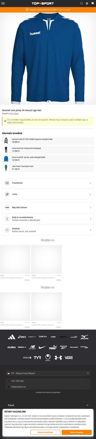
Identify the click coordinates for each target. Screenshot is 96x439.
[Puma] (53, 347)
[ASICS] (22, 337)
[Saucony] (84, 347)
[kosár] (92, 3)
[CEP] (53, 337)
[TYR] (37, 358)
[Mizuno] (84, 337)
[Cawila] (43, 337)
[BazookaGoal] (32, 337)
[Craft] (63, 337)
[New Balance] (32, 347)
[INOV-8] (74, 337)
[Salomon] (74, 347)
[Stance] (27, 358)
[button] (48, 183)
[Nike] (43, 347)
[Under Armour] (58, 358)
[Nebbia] (22, 347)
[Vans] (69, 358)
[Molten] (11, 347)
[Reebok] (63, 347)
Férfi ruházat (14, 113)
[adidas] (11, 337)
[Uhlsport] (48, 358)
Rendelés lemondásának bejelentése (48, 392)
